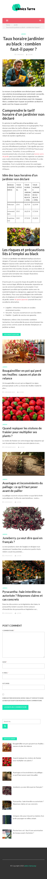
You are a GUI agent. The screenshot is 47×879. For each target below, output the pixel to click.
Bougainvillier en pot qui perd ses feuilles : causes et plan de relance (21, 374)
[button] (5, 20)
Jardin (23, 34)
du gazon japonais (21, 299)
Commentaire (8, 630)
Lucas (30, 54)
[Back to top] (40, 872)
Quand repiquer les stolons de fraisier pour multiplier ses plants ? (22, 432)
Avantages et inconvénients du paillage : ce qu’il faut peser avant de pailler (22, 486)
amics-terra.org (30, 866)
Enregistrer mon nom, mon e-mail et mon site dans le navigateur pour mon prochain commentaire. (23, 699)
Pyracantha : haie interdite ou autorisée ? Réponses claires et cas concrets (22, 595)
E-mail (5, 673)
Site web (5, 683)
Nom (4, 662)
